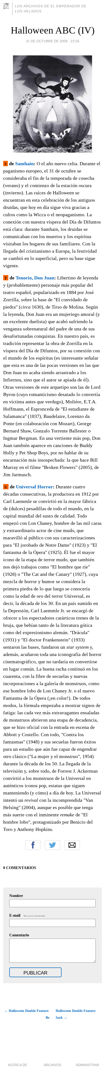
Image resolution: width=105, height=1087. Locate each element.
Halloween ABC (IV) (52, 30)
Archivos (52, 1065)
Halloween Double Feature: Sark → (76, 1014)
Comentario (19, 935)
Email (72, 845)
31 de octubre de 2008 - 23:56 (52, 41)
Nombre (16, 896)
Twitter (52, 845)
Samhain (24, 163)
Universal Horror (34, 486)
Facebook (33, 845)
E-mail (27, 915)
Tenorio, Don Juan (35, 277)
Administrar (87, 1065)
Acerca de (17, 1065)
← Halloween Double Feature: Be (26, 1014)
